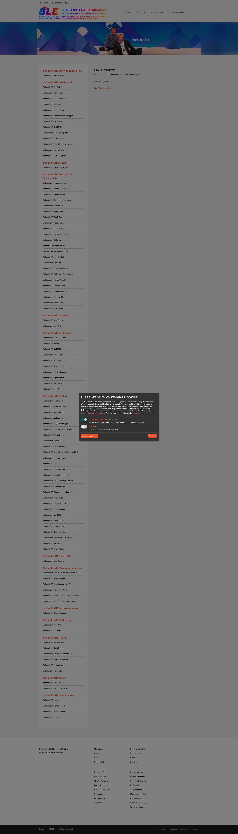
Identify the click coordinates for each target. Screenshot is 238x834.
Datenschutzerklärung (96, 413)
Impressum (137, 413)
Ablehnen (152, 436)
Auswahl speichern (89, 436)
